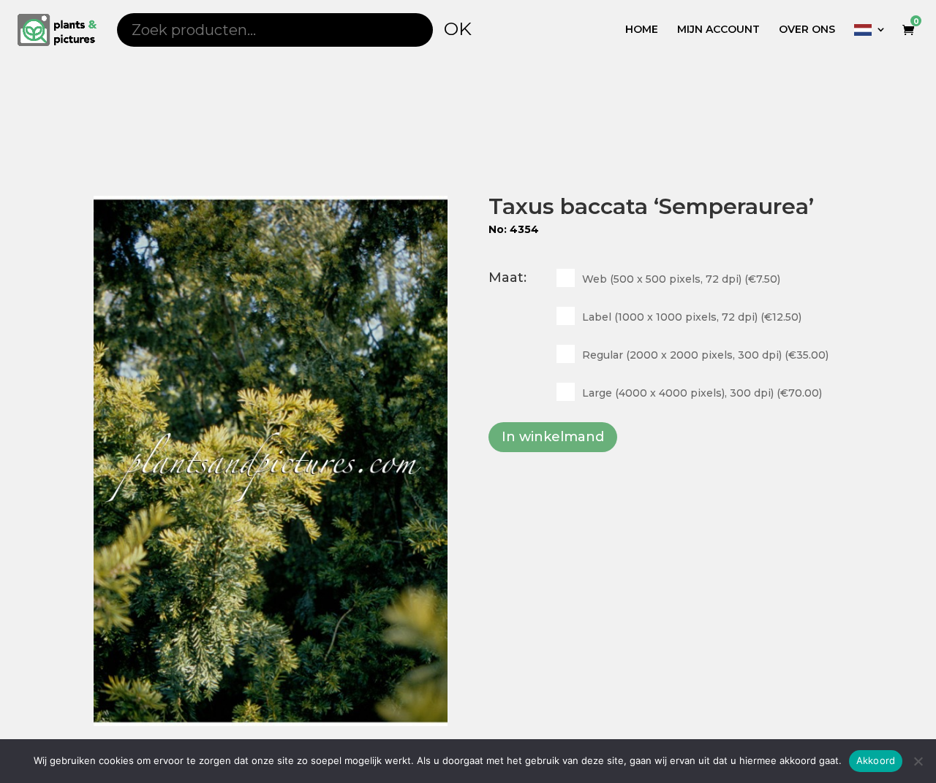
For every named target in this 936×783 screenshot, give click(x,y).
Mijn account (718, 30)
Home (641, 30)
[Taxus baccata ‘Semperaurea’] (271, 461)
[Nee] (917, 761)
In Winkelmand (553, 437)
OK (458, 28)
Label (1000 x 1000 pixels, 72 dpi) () (691, 317)
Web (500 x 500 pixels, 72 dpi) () (681, 279)
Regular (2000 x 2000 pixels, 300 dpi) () (705, 355)
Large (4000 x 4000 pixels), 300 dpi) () (702, 393)
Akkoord (876, 760)
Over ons (807, 30)
